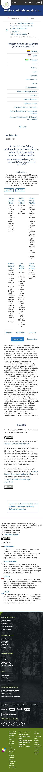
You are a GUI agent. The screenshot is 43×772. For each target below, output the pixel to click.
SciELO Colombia (10, 561)
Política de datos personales (27, 91)
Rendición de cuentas (7, 665)
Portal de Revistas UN (25, 23)
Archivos (15, 31)
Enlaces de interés (30, 99)
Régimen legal (5, 678)
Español (34, 51)
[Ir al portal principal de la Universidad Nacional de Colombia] (6, 4)
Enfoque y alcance (30, 103)
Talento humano (6, 662)
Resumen (9, 332)
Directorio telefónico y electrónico (19, 705)
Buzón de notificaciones (8, 681)
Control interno (5, 660)
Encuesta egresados (6, 638)
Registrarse (15, 18)
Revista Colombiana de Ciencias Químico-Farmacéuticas (21, 27)
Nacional (14, 2)
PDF (10, 190)
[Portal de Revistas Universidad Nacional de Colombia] (7, 30)
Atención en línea (6, 620)
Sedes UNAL (27, 2)
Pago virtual (4, 641)
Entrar (31, 18)
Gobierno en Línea (6, 693)
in (3, 723)
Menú (38, 2)
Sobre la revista (31, 80)
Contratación (5, 675)
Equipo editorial (31, 87)
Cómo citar (32, 332)
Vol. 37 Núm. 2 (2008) (18, 34)
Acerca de (33, 76)
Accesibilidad (33, 705)
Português (33, 60)
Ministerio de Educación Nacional (10, 696)
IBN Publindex (9, 546)
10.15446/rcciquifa (12, 535)
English (34, 56)
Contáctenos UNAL (6, 623)
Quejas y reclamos (6, 629)
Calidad (3, 657)
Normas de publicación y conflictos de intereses (23, 112)
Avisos (34, 72)
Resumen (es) (17, 339)
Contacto (34, 95)
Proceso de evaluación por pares (25, 107)
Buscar (23, 127)
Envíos (34, 84)
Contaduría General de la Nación (10, 690)
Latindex (7, 577)
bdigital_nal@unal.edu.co (25, 740)
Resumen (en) (32, 339)
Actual (34, 64)
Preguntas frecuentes (7, 626)
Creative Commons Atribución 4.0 (16, 444)
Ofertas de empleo (6, 647)
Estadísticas (20, 332)
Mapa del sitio (5, 705)
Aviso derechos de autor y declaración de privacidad (23, 118)
